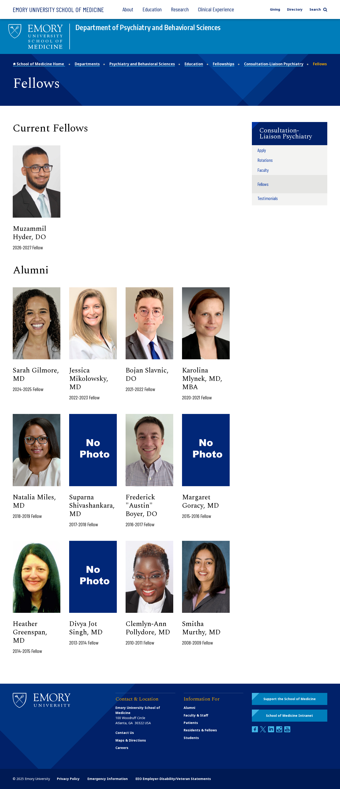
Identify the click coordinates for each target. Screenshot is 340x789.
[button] (289, 133)
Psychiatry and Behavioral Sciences (142, 63)
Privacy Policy (68, 778)
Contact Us (124, 732)
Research (180, 9)
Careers (121, 747)
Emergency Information (107, 778)
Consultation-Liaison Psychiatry (273, 63)
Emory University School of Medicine (58, 9)
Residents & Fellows (200, 730)
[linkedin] (271, 731)
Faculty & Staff (196, 715)
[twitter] (263, 731)
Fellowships (223, 63)
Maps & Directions (130, 740)
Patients (191, 722)
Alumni (189, 707)
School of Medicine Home (40, 63)
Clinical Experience (216, 9)
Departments (87, 63)
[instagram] (279, 731)
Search (315, 9)
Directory (295, 9)
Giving (275, 9)
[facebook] (255, 731)
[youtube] (287, 731)
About (127, 9)
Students (191, 738)
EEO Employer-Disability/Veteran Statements (173, 778)
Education (152, 9)
